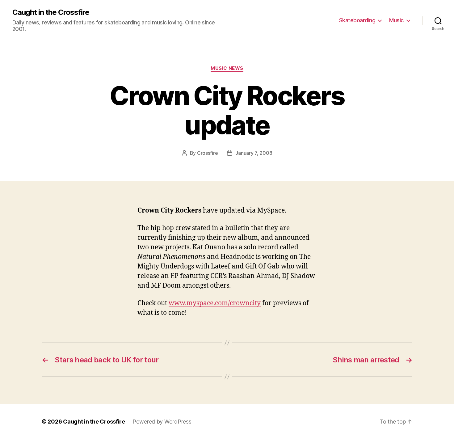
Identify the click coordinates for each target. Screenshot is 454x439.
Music (396, 20)
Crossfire (207, 153)
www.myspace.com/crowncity (215, 303)
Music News (227, 68)
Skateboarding (357, 20)
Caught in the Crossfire (50, 12)
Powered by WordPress (161, 421)
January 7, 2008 (253, 153)
